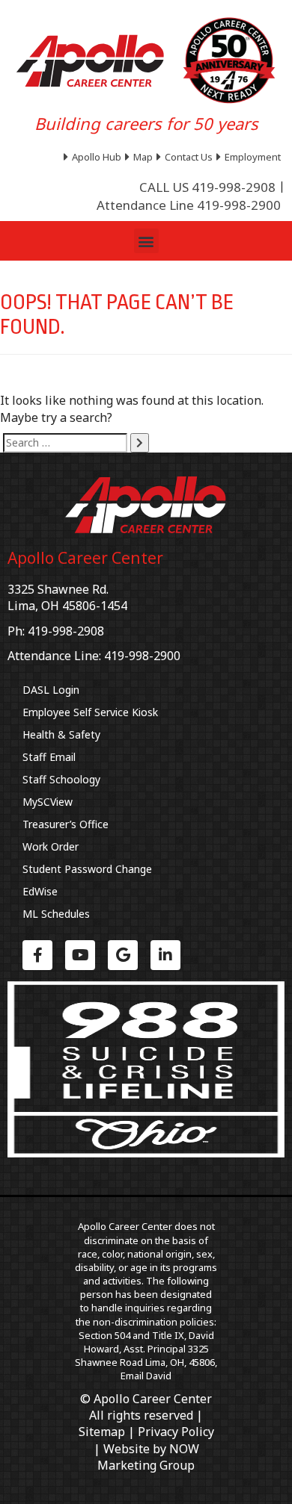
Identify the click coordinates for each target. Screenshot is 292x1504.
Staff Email (49, 757)
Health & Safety (61, 734)
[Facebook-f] (37, 955)
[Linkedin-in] (165, 955)
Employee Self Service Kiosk (90, 712)
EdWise (40, 891)
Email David (146, 1375)
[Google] (123, 955)
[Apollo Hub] (94, 157)
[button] (146, 241)
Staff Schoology (61, 779)
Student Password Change (87, 869)
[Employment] (250, 157)
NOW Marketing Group (148, 1457)
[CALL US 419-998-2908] (207, 187)
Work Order (50, 846)
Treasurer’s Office (65, 824)
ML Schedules (56, 914)
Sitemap (102, 1431)
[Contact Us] (186, 157)
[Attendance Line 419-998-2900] (189, 205)
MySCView (47, 802)
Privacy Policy (176, 1431)
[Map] (140, 157)
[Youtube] (80, 955)
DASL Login (50, 690)
